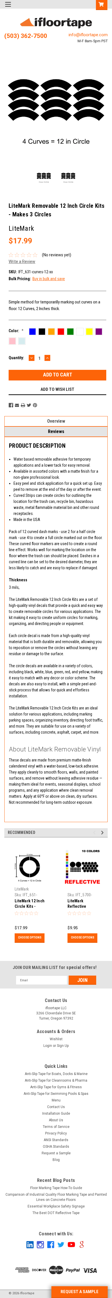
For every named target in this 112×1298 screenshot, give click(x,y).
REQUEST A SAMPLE (80, 1291)
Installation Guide (56, 1114)
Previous (10, 112)
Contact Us (56, 1107)
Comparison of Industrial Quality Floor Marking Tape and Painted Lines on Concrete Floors (56, 1197)
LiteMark (22, 889)
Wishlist (56, 1039)
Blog (56, 1160)
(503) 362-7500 (25, 35)
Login (47, 1046)
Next (102, 112)
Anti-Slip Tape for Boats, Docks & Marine (56, 1074)
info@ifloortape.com (88, 34)
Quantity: (16, 357)
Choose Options (29, 937)
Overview (56, 421)
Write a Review (22, 261)
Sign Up (63, 1046)
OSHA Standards (56, 1147)
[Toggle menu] (8, 8)
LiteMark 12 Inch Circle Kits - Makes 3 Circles (30, 906)
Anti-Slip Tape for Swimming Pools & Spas (56, 1094)
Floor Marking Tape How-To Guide (56, 1188)
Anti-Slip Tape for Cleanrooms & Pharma (56, 1080)
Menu (56, 1100)
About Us (56, 1120)
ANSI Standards (56, 1140)
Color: (16, 330)
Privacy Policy (56, 1133)
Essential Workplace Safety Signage (56, 1206)
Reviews (56, 431)
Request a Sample (56, 1153)
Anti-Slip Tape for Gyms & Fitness (56, 1087)
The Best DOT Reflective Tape (56, 1213)
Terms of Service (56, 1127)
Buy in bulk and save (48, 278)
